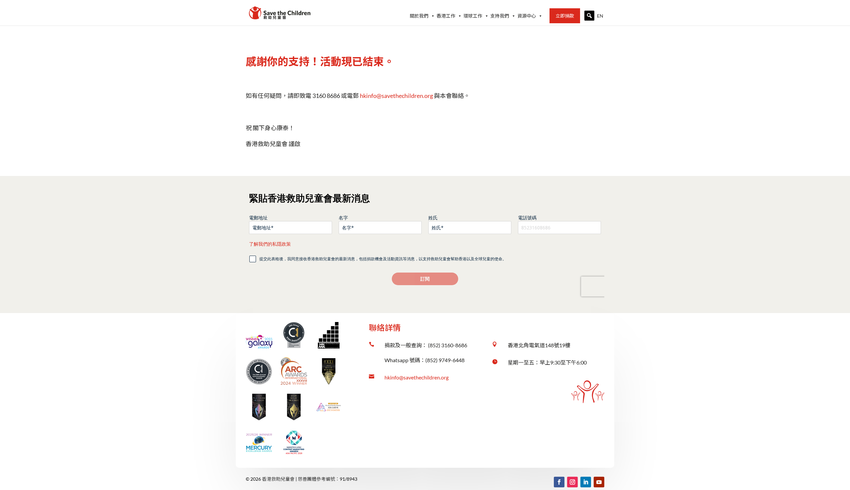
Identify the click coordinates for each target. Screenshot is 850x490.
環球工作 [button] (473, 15)
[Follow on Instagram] (572, 482)
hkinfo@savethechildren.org (416, 377)
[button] (589, 16)
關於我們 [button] (419, 15)
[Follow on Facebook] (559, 482)
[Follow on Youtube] (599, 482)
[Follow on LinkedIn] (585, 482)
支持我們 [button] (499, 15)
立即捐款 (564, 15)
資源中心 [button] (526, 15)
